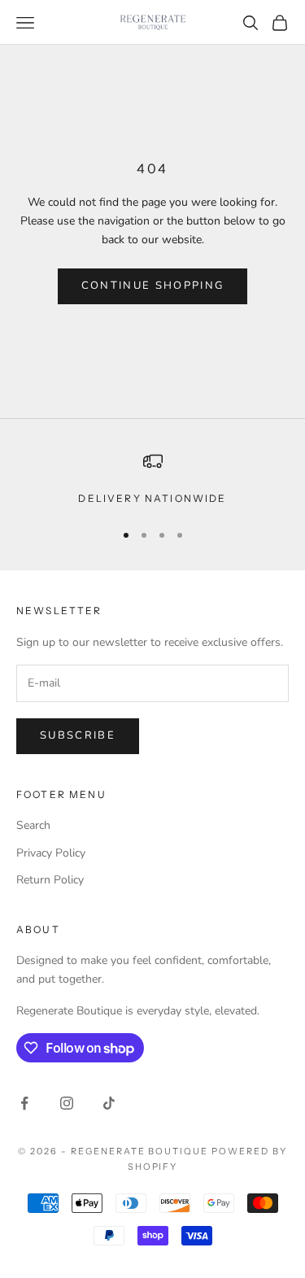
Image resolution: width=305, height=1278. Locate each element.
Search (33, 825)
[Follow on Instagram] (67, 1103)
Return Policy (50, 880)
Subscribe (77, 735)
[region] (152, 479)
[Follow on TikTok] (109, 1103)
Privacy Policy (50, 853)
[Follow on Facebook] (24, 1103)
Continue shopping (152, 285)
